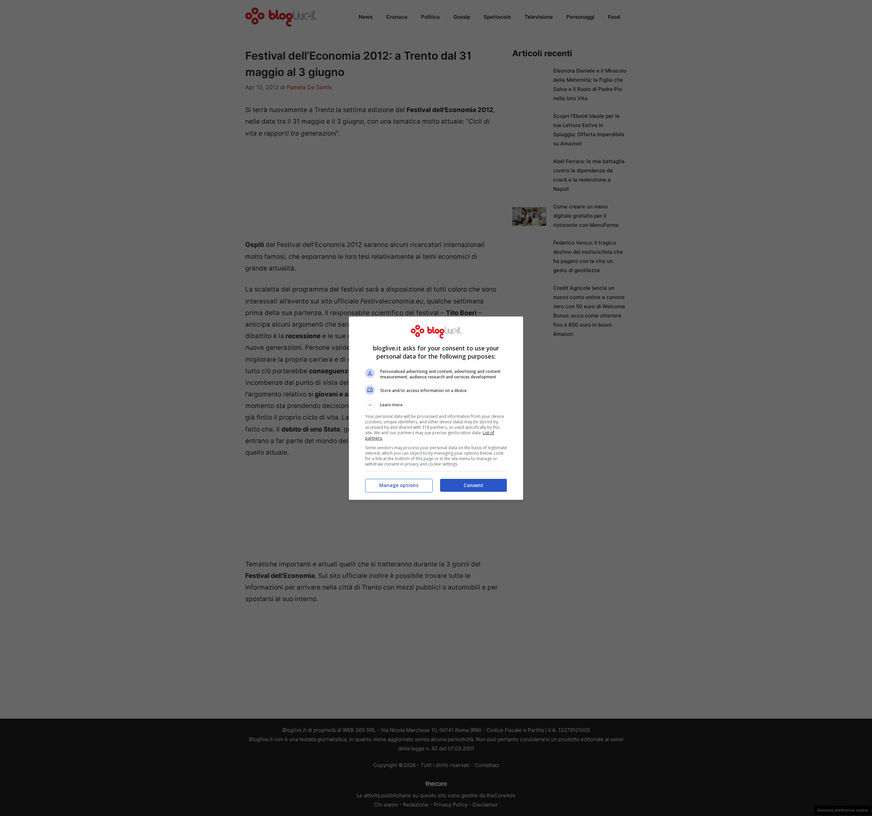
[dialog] (436, 408)
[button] (436, 405)
